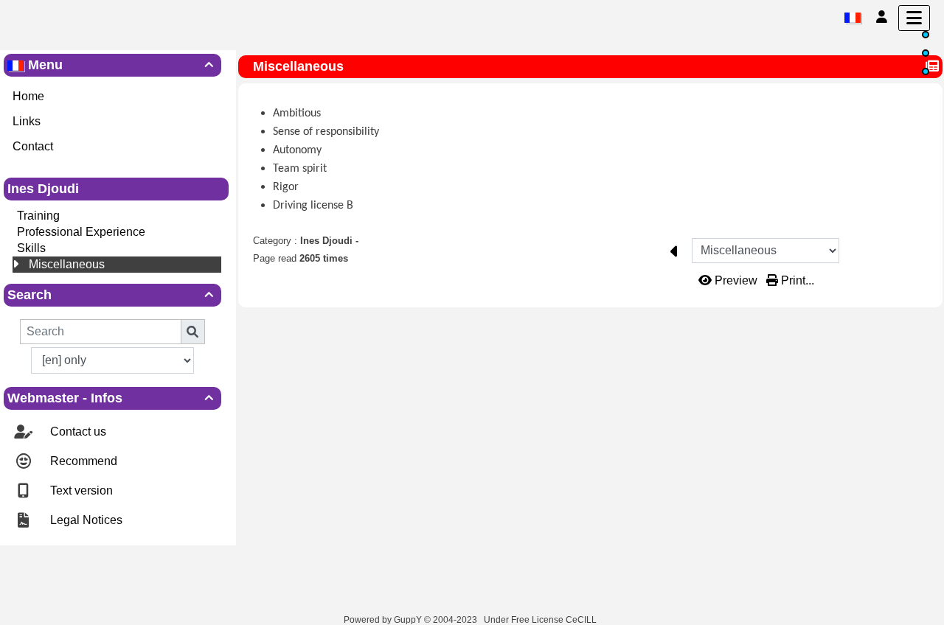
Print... (796, 280)
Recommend (82, 461)
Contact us (76, 431)
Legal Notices (84, 520)
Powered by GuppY (384, 620)
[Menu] (914, 18)
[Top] (925, 34)
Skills (31, 248)
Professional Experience (81, 232)
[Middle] (925, 53)
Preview (736, 280)
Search (110, 294)
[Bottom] (925, 71)
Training (38, 215)
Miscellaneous (67, 264)
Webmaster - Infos (110, 398)
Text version (80, 490)
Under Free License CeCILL (541, 620)
